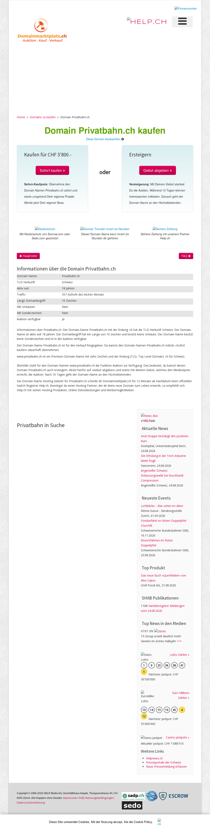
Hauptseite (29, 256)
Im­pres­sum (70, 798)
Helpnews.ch (154, 758)
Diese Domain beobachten (103, 139)
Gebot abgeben (156, 170)
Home (21, 117)
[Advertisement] (105, 74)
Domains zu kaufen (43, 117)
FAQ (184, 256)
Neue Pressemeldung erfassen (166, 766)
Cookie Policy (143, 822)
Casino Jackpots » (177, 737)
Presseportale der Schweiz (163, 762)
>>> (179, 641)
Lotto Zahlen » (179, 655)
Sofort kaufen (51, 170)
